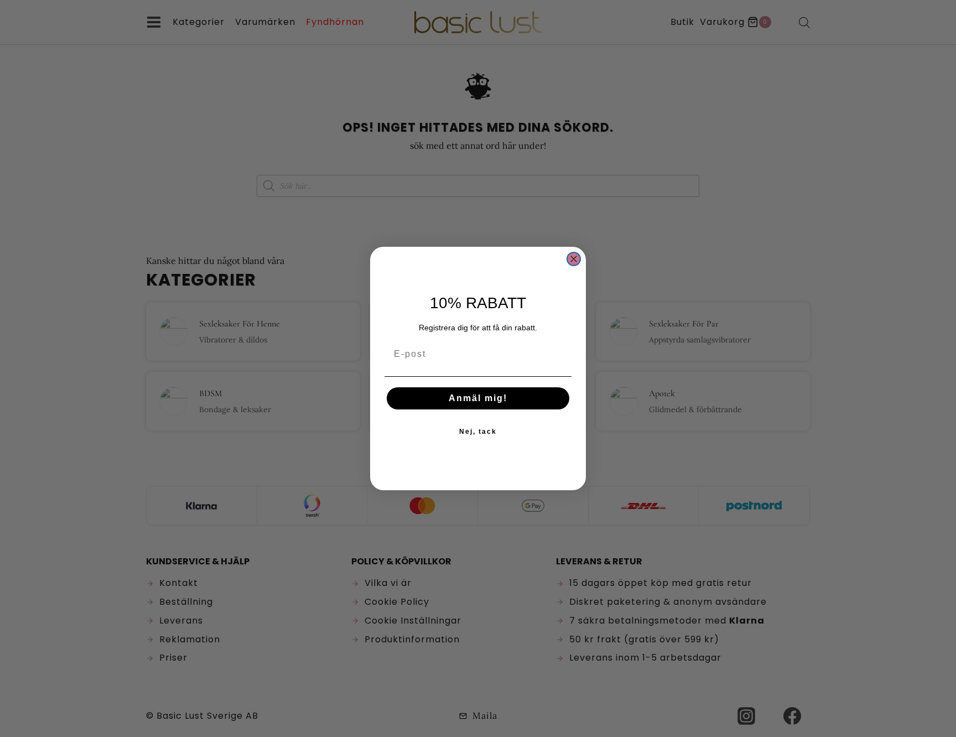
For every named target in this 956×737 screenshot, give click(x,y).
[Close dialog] (573, 259)
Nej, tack (478, 431)
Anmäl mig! (478, 398)
